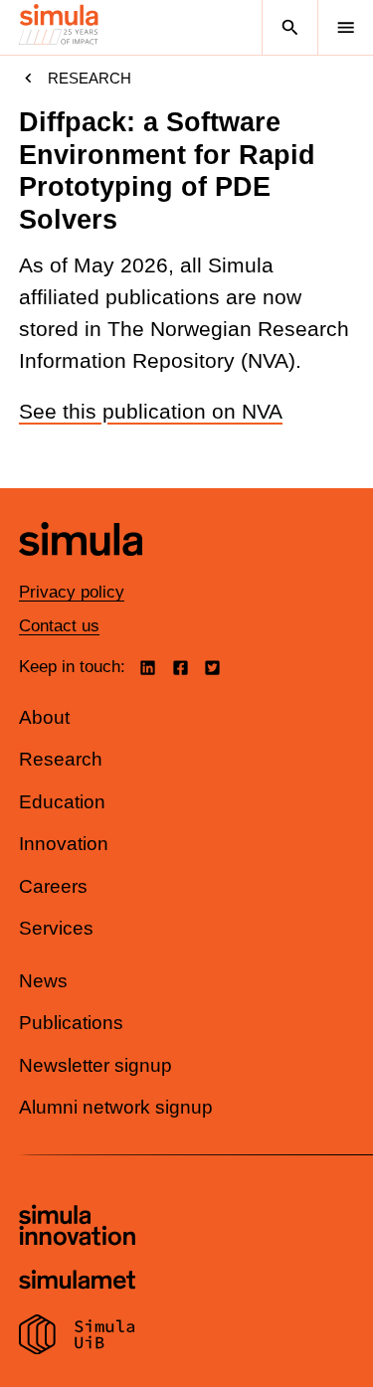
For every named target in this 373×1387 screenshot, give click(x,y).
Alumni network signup (116, 1107)
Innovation (63, 843)
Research (89, 78)
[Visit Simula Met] (77, 1282)
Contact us (59, 625)
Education (62, 801)
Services (56, 928)
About (44, 717)
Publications (71, 1022)
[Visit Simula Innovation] (77, 1228)
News (43, 980)
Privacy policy (71, 592)
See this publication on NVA (150, 412)
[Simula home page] (80, 570)
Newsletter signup (95, 1065)
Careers (53, 886)
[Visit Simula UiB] (77, 1337)
